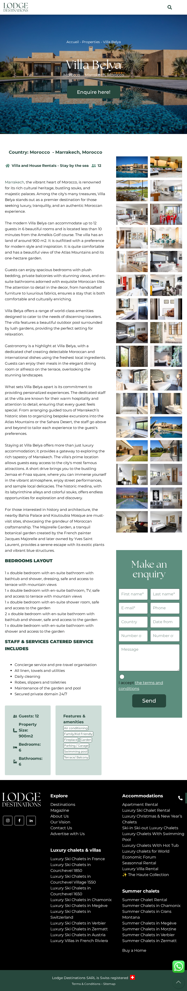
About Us (59, 816)
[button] (170, 7)
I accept (141, 685)
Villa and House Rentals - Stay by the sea (50, 165)
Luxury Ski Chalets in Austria (77, 935)
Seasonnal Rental (139, 863)
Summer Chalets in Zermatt (149, 940)
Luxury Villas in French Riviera (79, 940)
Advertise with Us (67, 833)
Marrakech (67, 152)
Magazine (59, 810)
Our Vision (60, 822)
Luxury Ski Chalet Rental (146, 810)
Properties (91, 42)
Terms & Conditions (86, 984)
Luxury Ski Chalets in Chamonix (81, 899)
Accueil (72, 42)
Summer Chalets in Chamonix (151, 905)
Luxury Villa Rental (140, 869)
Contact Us (61, 828)
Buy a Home (134, 950)
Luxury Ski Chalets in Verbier (78, 923)
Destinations (62, 804)
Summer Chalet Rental (144, 899)
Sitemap (109, 984)
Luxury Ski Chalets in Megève (79, 905)
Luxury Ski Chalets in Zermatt (79, 929)
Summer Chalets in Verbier (148, 935)
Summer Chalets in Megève (149, 923)
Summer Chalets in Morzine (149, 929)
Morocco (92, 152)
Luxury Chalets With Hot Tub (150, 845)
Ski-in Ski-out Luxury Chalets (150, 828)
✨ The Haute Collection (145, 874)
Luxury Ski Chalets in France (77, 859)
